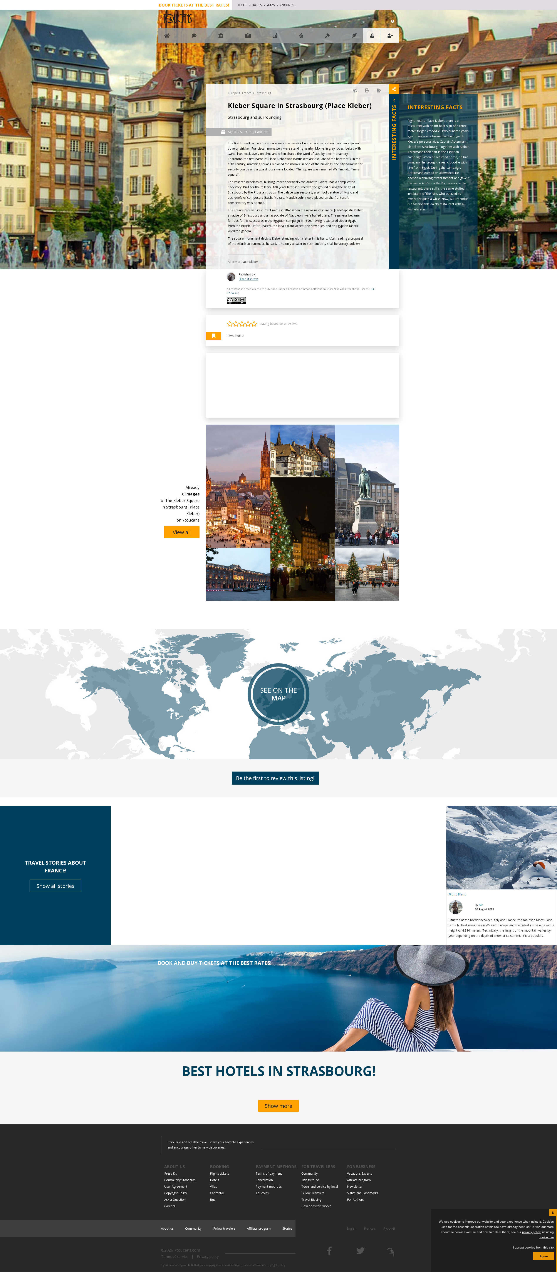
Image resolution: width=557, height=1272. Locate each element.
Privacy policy (208, 1256)
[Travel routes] (275, 37)
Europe (233, 93)
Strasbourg (263, 93)
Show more (278, 1105)
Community (309, 1173)
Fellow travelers (224, 1228)
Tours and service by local (319, 1186)
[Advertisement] (303, 385)
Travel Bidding (311, 1199)
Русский (389, 1228)
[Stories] (354, 37)
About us (167, 1228)
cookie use (546, 1237)
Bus (212, 1199)
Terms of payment (269, 1173)
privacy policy (531, 1232)
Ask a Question (175, 1199)
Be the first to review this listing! (275, 778)
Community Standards (180, 1180)
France (247, 93)
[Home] (167, 37)
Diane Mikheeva (248, 279)
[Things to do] (220, 37)
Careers (169, 1206)
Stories (287, 1228)
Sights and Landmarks (362, 1193)
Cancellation (264, 1180)
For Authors (355, 1199)
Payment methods (269, 1186)
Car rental (287, 5)
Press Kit (170, 1173)
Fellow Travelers (312, 1193)
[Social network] (194, 37)
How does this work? (316, 1206)
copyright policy (275, 1265)
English (351, 1228)
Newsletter (354, 1186)
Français (370, 1228)
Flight (242, 5)
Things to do (310, 1180)
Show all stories (55, 885)
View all (182, 532)
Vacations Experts (359, 1173)
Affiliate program (359, 1180)
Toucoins (262, 1193)
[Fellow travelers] (301, 37)
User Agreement (175, 1186)
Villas (271, 5)
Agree (544, 1256)
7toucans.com (187, 1250)
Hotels (257, 5)
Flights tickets (219, 1173)
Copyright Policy (175, 1193)
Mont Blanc (457, 894)
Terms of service (174, 1256)
